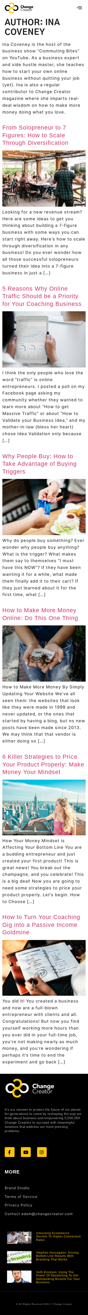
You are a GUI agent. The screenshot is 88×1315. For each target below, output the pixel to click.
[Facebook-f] (10, 1152)
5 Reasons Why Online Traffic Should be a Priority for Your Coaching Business (42, 296)
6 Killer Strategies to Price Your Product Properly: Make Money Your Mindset (43, 764)
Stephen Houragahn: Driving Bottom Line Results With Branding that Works (57, 1256)
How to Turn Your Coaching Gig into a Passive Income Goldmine (41, 925)
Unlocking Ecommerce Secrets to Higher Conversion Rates (58, 1237)
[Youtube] (26, 1152)
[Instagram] (42, 1152)
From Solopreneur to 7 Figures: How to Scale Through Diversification (35, 135)
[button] (79, 8)
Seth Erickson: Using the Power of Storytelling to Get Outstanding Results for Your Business (58, 1277)
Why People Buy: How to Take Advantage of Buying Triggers (39, 464)
